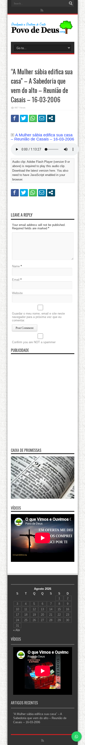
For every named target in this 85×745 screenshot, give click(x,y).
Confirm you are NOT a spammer (34, 342)
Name (16, 266)
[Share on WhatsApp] (33, 118)
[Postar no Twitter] (24, 118)
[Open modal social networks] (51, 118)
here (52, 170)
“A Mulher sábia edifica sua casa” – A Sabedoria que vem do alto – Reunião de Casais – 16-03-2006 (39, 718)
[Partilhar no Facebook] (15, 118)
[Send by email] (42, 118)
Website (17, 293)
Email (15, 279)
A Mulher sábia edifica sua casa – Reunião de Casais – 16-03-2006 (42, 137)
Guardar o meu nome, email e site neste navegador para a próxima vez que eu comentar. (38, 317)
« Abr (16, 630)
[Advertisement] (42, 399)
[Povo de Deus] (42, 30)
